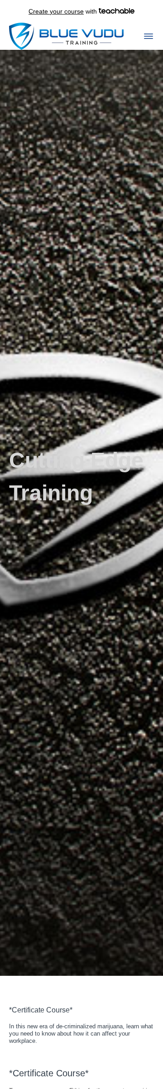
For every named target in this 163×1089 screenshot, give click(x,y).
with (64, 11)
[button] (148, 36)
